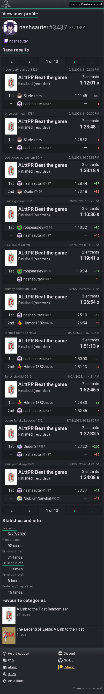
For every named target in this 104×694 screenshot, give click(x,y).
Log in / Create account (86, 4)
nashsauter (18, 41)
